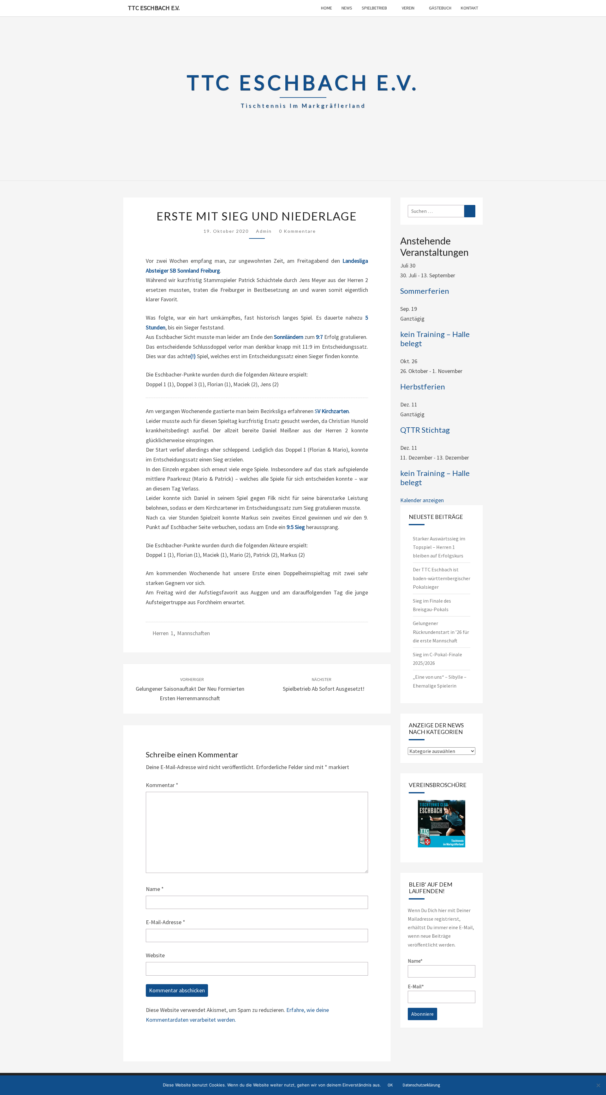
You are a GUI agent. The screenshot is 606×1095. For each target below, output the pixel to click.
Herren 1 (163, 633)
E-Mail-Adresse (165, 922)
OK (390, 1085)
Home (326, 8)
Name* (415, 961)
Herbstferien (422, 386)
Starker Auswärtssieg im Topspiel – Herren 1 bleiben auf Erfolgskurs (439, 547)
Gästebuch (440, 8)
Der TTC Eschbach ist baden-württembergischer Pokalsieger (441, 578)
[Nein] (598, 1085)
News (347, 8)
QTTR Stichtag (425, 429)
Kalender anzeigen (422, 500)
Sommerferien (424, 290)
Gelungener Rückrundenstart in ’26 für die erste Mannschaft (441, 631)
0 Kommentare (297, 231)
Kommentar (162, 785)
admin (264, 231)
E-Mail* (416, 986)
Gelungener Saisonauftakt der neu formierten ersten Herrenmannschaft (190, 689)
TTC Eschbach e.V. (154, 8)
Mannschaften (193, 633)
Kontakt (469, 8)
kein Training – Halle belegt (435, 338)
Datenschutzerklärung (421, 1085)
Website (155, 955)
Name (155, 889)
